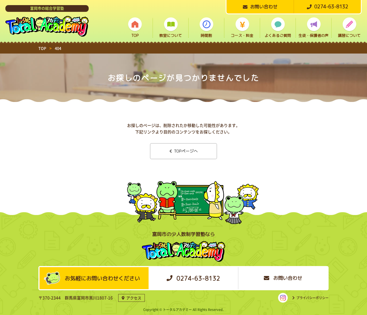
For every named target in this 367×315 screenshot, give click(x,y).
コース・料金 (242, 35)
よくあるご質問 (278, 35)
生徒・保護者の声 (313, 35)
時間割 (206, 35)
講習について (349, 35)
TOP (135, 35)
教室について (170, 35)
